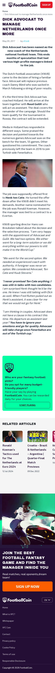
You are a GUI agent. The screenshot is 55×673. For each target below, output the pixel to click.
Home (5, 607)
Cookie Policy (8, 647)
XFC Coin (6, 627)
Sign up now (27, 586)
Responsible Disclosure (13, 661)
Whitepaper (8, 620)
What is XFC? (8, 614)
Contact (6, 634)
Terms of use (8, 654)
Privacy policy (8, 641)
